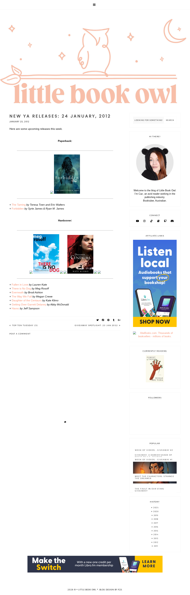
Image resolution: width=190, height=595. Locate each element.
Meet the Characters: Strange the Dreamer (154, 477)
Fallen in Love (20, 284)
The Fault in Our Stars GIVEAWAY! (149, 490)
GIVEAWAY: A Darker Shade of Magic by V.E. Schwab (153, 456)
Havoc (15, 308)
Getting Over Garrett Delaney (29, 304)
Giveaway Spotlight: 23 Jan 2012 (97, 325)
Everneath (18, 292)
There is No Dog (21, 288)
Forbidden (18, 208)
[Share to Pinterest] (108, 320)
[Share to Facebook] (103, 320)
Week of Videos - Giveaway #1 (154, 460)
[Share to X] (97, 320)
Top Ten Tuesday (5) (25, 325)
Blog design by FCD (110, 589)
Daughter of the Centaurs (27, 300)
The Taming (19, 204)
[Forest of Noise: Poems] (155, 381)
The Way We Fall (22, 296)
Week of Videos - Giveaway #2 (154, 450)
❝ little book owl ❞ (87, 589)
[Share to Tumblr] (113, 320)
